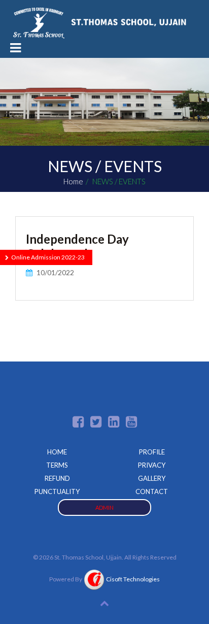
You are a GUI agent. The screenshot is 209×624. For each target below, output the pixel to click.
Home (73, 181)
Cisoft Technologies (132, 579)
